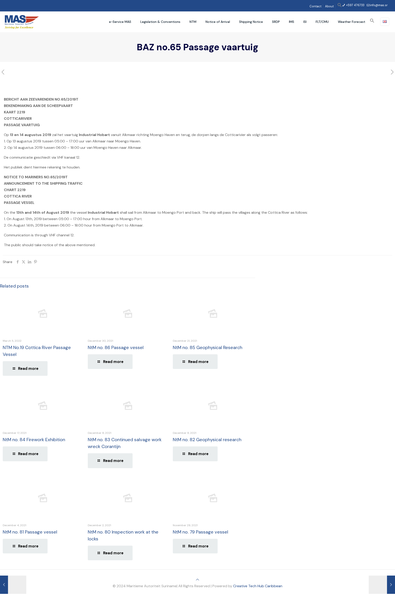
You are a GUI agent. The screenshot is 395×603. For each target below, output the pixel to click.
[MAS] (22, 21)
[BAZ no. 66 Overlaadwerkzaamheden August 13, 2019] (382, 585)
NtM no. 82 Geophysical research (207, 440)
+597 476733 (354, 5)
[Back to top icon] (197, 579)
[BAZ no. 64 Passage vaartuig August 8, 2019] (13, 585)
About (329, 6)
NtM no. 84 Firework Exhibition (34, 440)
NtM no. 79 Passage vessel (200, 532)
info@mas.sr (379, 5)
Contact (315, 6)
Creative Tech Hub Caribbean (257, 586)
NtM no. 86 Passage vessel (116, 347)
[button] (339, 6)
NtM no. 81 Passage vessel (30, 532)
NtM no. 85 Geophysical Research (207, 347)
